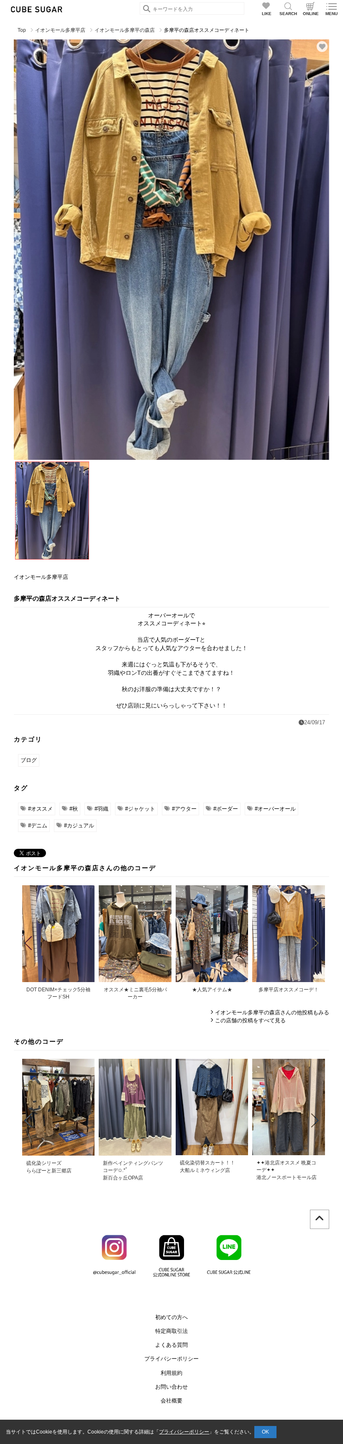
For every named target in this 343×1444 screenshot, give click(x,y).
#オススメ (40, 809)
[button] (27, 943)
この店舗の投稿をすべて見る (250, 1020)
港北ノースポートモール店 (286, 1177)
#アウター (184, 809)
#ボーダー (225, 809)
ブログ (28, 760)
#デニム (37, 825)
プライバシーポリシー (171, 1359)
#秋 (73, 809)
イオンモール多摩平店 (60, 30)
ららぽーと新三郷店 (49, 1171)
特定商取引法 (171, 1331)
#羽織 (101, 809)
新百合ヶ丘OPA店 (123, 1178)
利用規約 (171, 1373)
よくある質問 (171, 1345)
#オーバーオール (275, 809)
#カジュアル (79, 825)
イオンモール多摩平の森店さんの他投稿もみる (272, 1012)
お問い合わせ (171, 1387)
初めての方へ (171, 1317)
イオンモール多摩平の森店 (125, 30)
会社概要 (171, 1400)
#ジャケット (140, 809)
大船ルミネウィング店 (205, 1170)
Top (22, 30)
